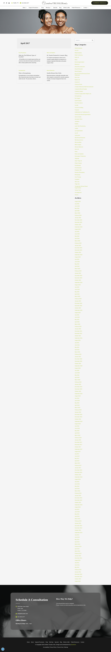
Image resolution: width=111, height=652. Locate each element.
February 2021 (78, 354)
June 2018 (77, 428)
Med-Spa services (79, 140)
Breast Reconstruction (80, 66)
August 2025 (78, 229)
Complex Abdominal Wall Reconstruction (84, 86)
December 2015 (78, 497)
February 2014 (78, 546)
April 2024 (77, 266)
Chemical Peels (78, 84)
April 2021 (77, 349)
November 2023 (78, 277)
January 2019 (78, 412)
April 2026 (77, 210)
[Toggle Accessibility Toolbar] (2, 649)
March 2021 (77, 352)
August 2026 (78, 201)
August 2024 (78, 257)
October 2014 (78, 530)
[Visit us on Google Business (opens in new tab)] (9, 3)
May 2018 (77, 430)
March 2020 (77, 379)
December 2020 (78, 358)
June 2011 (77, 565)
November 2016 (78, 472)
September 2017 (78, 449)
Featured (77, 109)
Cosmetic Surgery (79, 91)
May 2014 (77, 539)
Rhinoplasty (77, 174)
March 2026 (77, 213)
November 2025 (78, 222)
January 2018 (78, 440)
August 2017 (78, 451)
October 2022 (78, 308)
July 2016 (77, 481)
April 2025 (77, 238)
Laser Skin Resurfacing (80, 126)
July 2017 (77, 453)
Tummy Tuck (78, 190)
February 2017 (78, 465)
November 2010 (78, 576)
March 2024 (77, 268)
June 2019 (77, 400)
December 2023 (78, 275)
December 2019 (78, 386)
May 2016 (77, 486)
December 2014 (78, 525)
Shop (47, 642)
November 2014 (78, 528)
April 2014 (77, 541)
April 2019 (77, 405)
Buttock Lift (77, 79)
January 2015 (78, 523)
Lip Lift (76, 133)
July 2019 (77, 398)
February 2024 (78, 270)
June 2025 (77, 233)
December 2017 (78, 442)
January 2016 (78, 495)
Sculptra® (77, 179)
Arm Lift (76, 50)
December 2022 (78, 303)
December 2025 (78, 220)
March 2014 (77, 544)
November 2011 (78, 558)
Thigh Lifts (77, 184)
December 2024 (78, 247)
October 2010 (78, 578)
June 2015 (77, 511)
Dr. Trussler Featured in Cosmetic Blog (57, 55)
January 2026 (78, 217)
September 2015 (78, 504)
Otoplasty (77, 158)
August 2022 (78, 312)
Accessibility (46, 647)
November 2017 (78, 444)
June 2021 (77, 345)
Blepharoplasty (78, 52)
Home (28, 642)
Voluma (76, 194)
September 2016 (78, 477)
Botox (76, 59)
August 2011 (77, 560)
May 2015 (77, 514)
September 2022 (78, 310)
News (76, 151)
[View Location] (12, 3)
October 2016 (78, 474)
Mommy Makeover (79, 146)
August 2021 (78, 340)
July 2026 (77, 203)
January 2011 (78, 572)
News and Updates (51, 52)
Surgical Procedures (39, 642)
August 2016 (78, 479)
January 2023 (78, 301)
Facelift (76, 105)
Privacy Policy (53, 647)
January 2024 (78, 273)
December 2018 (78, 414)
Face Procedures (22, 52)
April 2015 (77, 516)
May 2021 (77, 347)
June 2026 (77, 206)
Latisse (76, 128)
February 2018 (78, 437)
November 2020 (78, 361)
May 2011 (77, 567)
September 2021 (78, 338)
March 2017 (77, 463)
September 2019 (78, 393)
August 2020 (78, 368)
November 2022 (78, 305)
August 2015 (78, 507)
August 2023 (78, 284)
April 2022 (77, 321)
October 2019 (78, 391)
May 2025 (77, 236)
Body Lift (77, 57)
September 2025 (78, 226)
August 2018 (78, 423)
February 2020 (78, 382)
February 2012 (78, 553)
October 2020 (78, 363)
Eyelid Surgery (78, 100)
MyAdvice (73, 644)
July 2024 (77, 259)
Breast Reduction (50, 70)
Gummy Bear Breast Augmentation (83, 114)
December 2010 (78, 574)
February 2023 (78, 298)
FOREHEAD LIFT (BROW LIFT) (82, 112)
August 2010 (78, 581)
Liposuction (77, 135)
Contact (82, 642)
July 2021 (77, 342)
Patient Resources (75, 642)
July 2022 (77, 314)
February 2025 (78, 243)
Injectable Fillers (78, 119)
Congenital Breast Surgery (81, 89)
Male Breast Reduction (80, 137)
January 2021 (78, 356)
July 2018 (77, 426)
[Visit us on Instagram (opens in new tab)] (6, 3)
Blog (61, 642)
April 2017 (77, 460)
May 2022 (77, 319)
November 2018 (78, 416)
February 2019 (78, 409)
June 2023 (77, 289)
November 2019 (78, 389)
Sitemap (66, 647)
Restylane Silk (78, 170)
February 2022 (78, 326)
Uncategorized (22, 70)
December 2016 (78, 470)
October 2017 (78, 446)
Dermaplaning (78, 96)
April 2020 (77, 377)
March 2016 (77, 490)
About (32, 642)
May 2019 (77, 402)
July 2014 (77, 534)
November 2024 (78, 250)
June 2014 (77, 537)
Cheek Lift (77, 82)
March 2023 (77, 296)
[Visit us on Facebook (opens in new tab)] (4, 3)
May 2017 (77, 458)
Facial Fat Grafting (79, 107)
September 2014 (78, 532)
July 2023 (77, 287)
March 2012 (77, 551)
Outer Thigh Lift (78, 160)
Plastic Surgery (78, 163)
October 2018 (78, 419)
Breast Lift (77, 64)
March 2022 (77, 324)
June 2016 (77, 484)
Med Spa (51, 642)
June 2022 (77, 317)
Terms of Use (60, 647)
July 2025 (77, 231)
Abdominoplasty (78, 48)
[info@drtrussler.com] (22, 614)
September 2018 (78, 421)
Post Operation (78, 167)
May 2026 (77, 208)
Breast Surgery (78, 71)
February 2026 (78, 215)
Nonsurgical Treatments (80, 156)
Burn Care (77, 77)
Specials (57, 642)
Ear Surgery (77, 98)
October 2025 (78, 224)
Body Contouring (78, 55)
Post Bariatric (78, 165)
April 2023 (77, 294)
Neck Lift (77, 149)
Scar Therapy (78, 177)
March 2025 (77, 240)
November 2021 (78, 333)
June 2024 (77, 261)
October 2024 (78, 252)
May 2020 (77, 375)
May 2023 (77, 291)
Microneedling (78, 142)
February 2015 (78, 521)
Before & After (66, 642)
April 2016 (77, 488)
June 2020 (77, 372)
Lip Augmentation (79, 130)
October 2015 (78, 502)
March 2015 (77, 518)
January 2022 (78, 328)
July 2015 (77, 509)
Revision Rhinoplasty (80, 172)
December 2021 (78, 331)
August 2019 (78, 396)
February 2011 (78, 569)
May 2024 (77, 264)
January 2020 (78, 384)
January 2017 (78, 467)
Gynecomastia (78, 116)
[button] (99, 3)
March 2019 (77, 407)
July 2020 (77, 370)
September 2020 (78, 365)
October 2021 (78, 335)
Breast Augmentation (79, 62)
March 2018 (77, 435)
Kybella (76, 123)
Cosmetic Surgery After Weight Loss (83, 93)
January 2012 (78, 555)
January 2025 (78, 245)
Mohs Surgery (78, 144)
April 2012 (77, 548)
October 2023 (78, 280)
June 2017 (77, 456)
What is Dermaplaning (25, 73)
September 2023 (78, 282)
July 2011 (77, 562)
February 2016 (78, 493)
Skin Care (77, 181)
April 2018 (77, 433)
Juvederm (77, 121)
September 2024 (78, 254)
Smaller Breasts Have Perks (54, 73)
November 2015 (78, 500)
